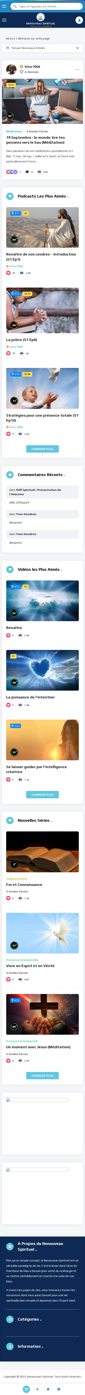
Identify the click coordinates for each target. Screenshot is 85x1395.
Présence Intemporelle (22, 960)
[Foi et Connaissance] (42, 851)
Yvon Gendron (26, 514)
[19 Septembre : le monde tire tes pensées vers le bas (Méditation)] (42, 101)
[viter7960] (11, 69)
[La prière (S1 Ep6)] (42, 310)
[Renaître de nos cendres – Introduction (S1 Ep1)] (42, 227)
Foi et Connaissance (24, 884)
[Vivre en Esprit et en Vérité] (42, 933)
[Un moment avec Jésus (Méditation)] (42, 1014)
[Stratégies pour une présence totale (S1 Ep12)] (42, 388)
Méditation (14, 131)
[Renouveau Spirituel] (40, 20)
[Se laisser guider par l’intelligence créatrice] (42, 740)
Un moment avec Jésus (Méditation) (38, 1047)
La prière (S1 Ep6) (21, 339)
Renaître (14, 627)
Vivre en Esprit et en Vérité (30, 966)
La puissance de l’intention (30, 697)
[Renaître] (42, 600)
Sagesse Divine (16, 878)
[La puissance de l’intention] (42, 670)
